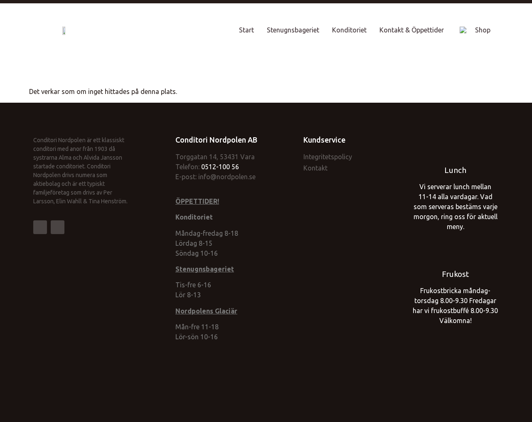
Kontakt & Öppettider (411, 30)
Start (246, 30)
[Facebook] (40, 227)
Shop (482, 30)
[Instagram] (57, 227)
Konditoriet (349, 30)
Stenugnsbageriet (293, 30)
